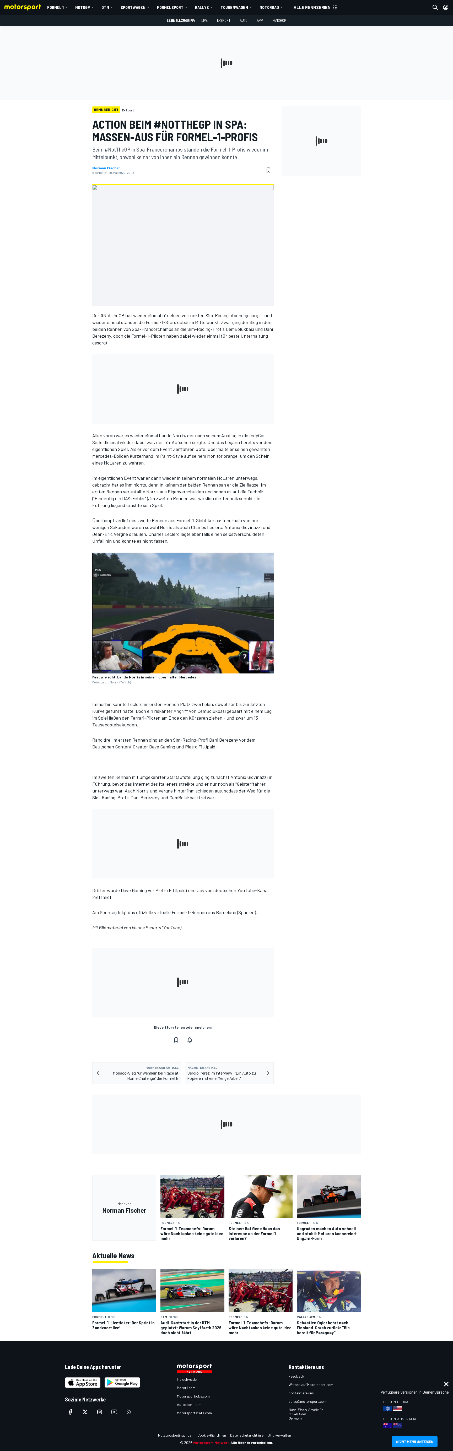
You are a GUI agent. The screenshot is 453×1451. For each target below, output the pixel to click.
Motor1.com (186, 1387)
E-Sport (223, 20)
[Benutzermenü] (445, 7)
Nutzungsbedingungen (175, 1435)
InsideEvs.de (187, 1379)
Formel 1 (55, 7)
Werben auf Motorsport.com (311, 1384)
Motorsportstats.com (194, 1413)
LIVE (204, 20)
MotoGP (82, 7)
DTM (105, 7)
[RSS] (129, 1412)
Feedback (296, 1376)
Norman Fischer (106, 168)
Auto (243, 20)
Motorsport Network (211, 1442)
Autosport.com (189, 1404)
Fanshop (279, 20)
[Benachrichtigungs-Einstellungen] (190, 1040)
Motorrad (269, 7)
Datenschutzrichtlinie (246, 1435)
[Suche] (435, 7)
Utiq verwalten (279, 1435)
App (260, 20)
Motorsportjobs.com (193, 1396)
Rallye (202, 7)
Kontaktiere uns (301, 1393)
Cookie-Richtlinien (211, 1435)
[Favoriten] (268, 170)
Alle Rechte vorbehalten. (251, 1442)
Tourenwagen (234, 7)
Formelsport (170, 7)
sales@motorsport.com (308, 1401)
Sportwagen (133, 7)
